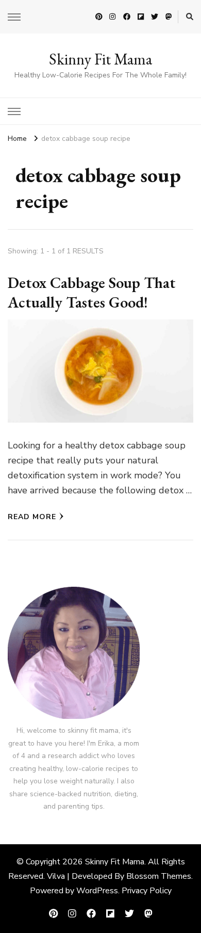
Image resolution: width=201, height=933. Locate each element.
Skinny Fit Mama (100, 59)
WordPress (97, 890)
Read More (32, 517)
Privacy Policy (147, 890)
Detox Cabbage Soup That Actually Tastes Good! (92, 292)
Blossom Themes (158, 876)
